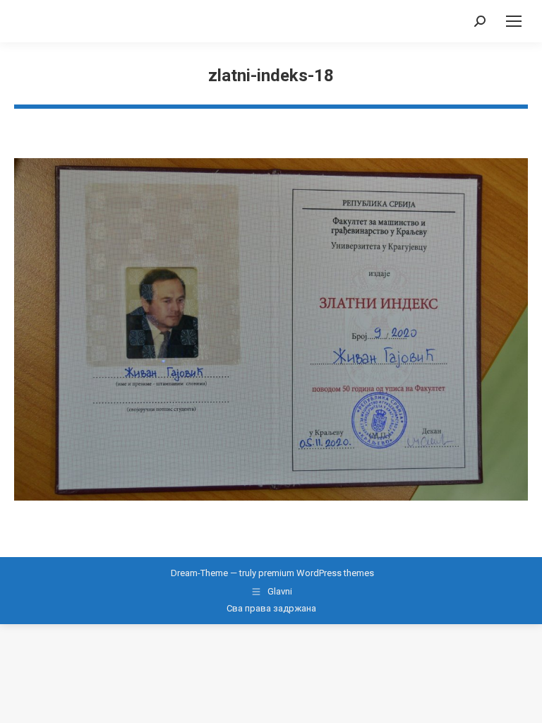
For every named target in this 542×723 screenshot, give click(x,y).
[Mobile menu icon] (514, 21)
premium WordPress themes (316, 573)
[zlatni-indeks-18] (271, 329)
